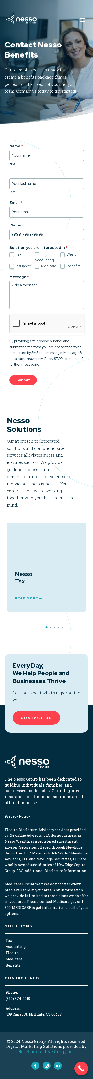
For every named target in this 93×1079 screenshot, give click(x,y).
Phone (15, 225)
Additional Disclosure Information (55, 870)
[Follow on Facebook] (35, 1066)
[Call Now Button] (81, 1068)
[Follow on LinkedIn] (58, 1066)
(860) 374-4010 (18, 998)
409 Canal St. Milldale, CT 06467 (34, 1014)
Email (15, 202)
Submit (23, 380)
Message (19, 276)
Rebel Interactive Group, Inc (46, 1051)
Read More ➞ (28, 608)
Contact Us (36, 718)
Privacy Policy (17, 816)
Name (16, 146)
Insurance (23, 266)
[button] (47, 627)
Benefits (73, 266)
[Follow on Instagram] (47, 1066)
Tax (18, 254)
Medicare (48, 266)
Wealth (72, 254)
